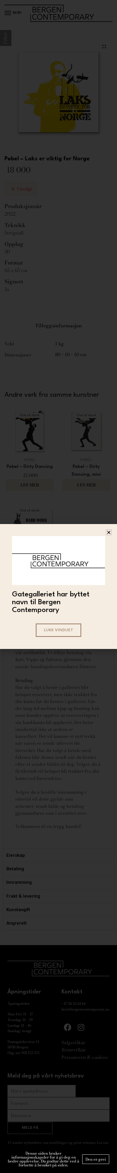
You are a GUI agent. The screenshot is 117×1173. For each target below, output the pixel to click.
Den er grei (96, 1159)
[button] (108, 532)
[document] (58, 586)
